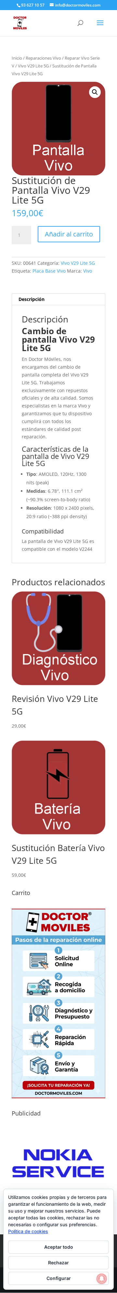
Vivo (87, 271)
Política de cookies (28, 1231)
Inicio (17, 58)
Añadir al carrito (69, 234)
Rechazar (58, 1262)
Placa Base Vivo (49, 271)
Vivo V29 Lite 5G (33, 66)
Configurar (58, 1278)
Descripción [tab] (32, 299)
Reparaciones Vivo (43, 58)
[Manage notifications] (102, 1278)
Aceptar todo (58, 1247)
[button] (95, 92)
